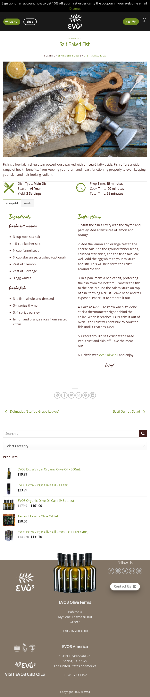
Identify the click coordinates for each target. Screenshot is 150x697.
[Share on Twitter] (71, 395)
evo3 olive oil (108, 355)
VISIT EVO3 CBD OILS (25, 674)
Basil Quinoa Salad (127, 411)
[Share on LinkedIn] (92, 395)
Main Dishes (75, 38)
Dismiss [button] (75, 8)
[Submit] (143, 433)
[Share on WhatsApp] (57, 395)
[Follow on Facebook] (111, 571)
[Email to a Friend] (78, 395)
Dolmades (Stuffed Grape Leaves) (34, 411)
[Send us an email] (132, 571)
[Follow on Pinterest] (139, 571)
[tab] (12, 203)
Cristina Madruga (95, 55)
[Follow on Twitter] (125, 571)
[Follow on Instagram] (118, 571)
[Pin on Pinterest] (85, 395)
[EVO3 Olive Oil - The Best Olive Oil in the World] (75, 21)
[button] (12, 22)
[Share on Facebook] (64, 395)
